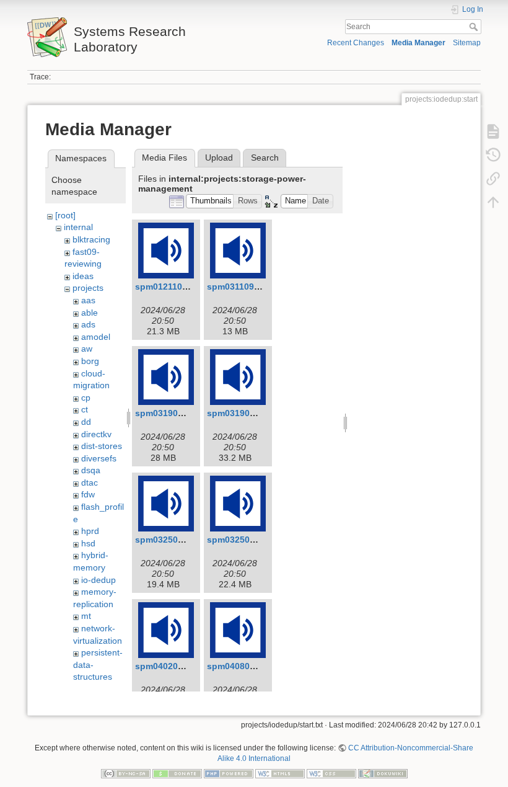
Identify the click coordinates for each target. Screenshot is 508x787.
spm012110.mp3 (169, 286)
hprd (90, 531)
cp (85, 397)
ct (84, 409)
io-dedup (98, 580)
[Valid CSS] (331, 772)
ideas (83, 276)
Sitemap (467, 42)
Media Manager (418, 42)
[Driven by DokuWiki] (383, 772)
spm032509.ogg (240, 540)
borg (90, 361)
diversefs (98, 458)
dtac (89, 482)
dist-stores (101, 446)
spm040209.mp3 (169, 666)
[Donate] (177, 772)
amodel (95, 337)
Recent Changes (355, 42)
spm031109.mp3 (240, 286)
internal (78, 227)
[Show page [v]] (493, 131)
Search (475, 26)
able (89, 313)
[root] (65, 215)
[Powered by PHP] (228, 772)
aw (86, 348)
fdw (88, 494)
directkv (96, 434)
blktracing (91, 239)
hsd (88, 543)
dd (86, 422)
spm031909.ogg (240, 413)
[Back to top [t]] (493, 202)
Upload (219, 157)
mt (86, 616)
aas (88, 300)
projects (87, 288)
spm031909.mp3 (169, 413)
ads (88, 324)
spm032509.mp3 (169, 540)
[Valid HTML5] (280, 772)
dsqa (90, 470)
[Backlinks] (493, 178)
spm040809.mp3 (241, 666)
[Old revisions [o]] (493, 155)
